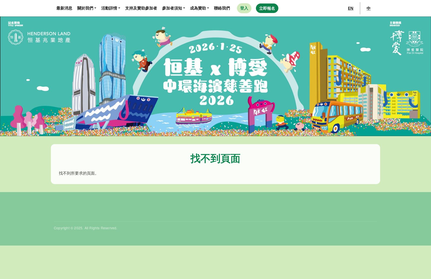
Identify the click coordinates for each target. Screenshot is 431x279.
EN (350, 8)
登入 (244, 8)
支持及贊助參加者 (141, 8)
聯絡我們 (222, 8)
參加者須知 (172, 8)
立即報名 (267, 8)
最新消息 (64, 8)
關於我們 (85, 8)
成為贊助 (198, 8)
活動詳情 (109, 8)
